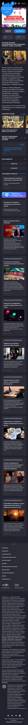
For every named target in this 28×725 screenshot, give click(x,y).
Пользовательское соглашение (9, 566)
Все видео (4, 563)
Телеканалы (5, 682)
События (4, 576)
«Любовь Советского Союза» (14, 636)
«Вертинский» (10, 639)
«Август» (4, 636)
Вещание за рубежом (19, 587)
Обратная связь (5, 569)
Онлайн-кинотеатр (6, 554)
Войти (23, 3)
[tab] (8, 31)
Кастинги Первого (6, 560)
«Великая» (4, 639)
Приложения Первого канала (9, 557)
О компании (5, 547)
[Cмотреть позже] (22, 130)
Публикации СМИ (6, 579)
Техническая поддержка (8, 572)
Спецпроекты (5, 551)
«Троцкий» (22, 637)
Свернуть (14, 544)
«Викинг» (17, 637)
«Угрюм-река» (10, 637)
